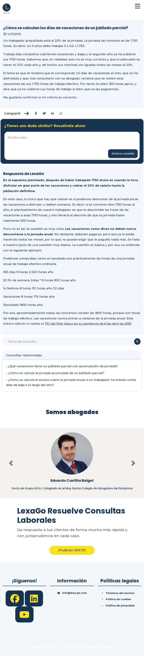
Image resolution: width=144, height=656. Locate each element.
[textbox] (72, 146)
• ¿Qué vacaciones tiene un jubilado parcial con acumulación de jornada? (62, 366)
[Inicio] (7, 8)
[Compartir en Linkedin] (53, 113)
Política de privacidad (120, 605)
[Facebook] (15, 598)
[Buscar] (137, 341)
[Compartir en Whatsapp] (61, 113)
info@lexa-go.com (74, 593)
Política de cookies (118, 599)
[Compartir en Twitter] (44, 113)
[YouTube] (24, 614)
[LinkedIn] (34, 598)
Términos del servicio (120, 593)
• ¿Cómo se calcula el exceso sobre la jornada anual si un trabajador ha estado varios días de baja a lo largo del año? (71, 382)
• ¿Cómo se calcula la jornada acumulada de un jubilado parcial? (55, 373)
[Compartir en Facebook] (36, 113)
